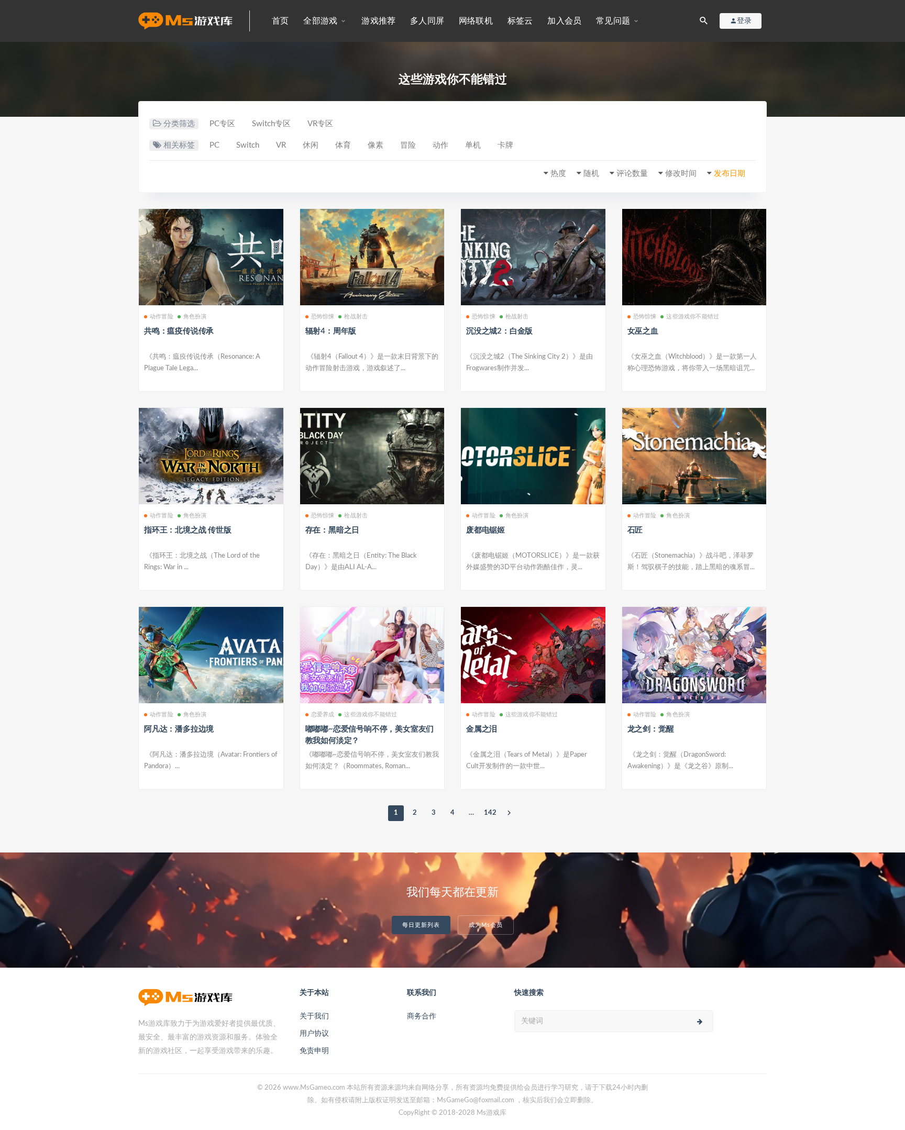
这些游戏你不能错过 (692, 316)
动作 (440, 145)
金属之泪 (481, 729)
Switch (247, 145)
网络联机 (476, 21)
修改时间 (681, 174)
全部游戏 (320, 21)
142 (490, 813)
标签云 (520, 21)
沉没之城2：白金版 (499, 331)
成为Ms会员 (486, 925)
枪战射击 (356, 316)
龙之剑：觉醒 (650, 729)
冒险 (408, 145)
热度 (558, 174)
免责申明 (314, 1051)
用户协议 (314, 1033)
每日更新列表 (421, 925)
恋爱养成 (323, 714)
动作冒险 (161, 316)
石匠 (635, 530)
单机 (473, 145)
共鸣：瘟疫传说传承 (179, 331)
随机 (591, 174)
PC (214, 145)
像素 (375, 145)
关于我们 (314, 1016)
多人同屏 (427, 21)
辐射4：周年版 (331, 331)
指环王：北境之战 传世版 (187, 530)
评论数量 (632, 174)
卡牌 (505, 145)
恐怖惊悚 (323, 316)
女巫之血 (642, 331)
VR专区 (320, 124)
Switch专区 (271, 124)
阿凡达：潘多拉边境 (179, 729)
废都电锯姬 (485, 530)
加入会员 (564, 21)
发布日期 (729, 174)
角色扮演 (195, 316)
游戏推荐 (378, 21)
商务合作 (421, 1016)
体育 (343, 145)
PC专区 (222, 124)
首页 (280, 21)
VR (281, 145)
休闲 (310, 145)
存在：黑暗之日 (332, 530)
